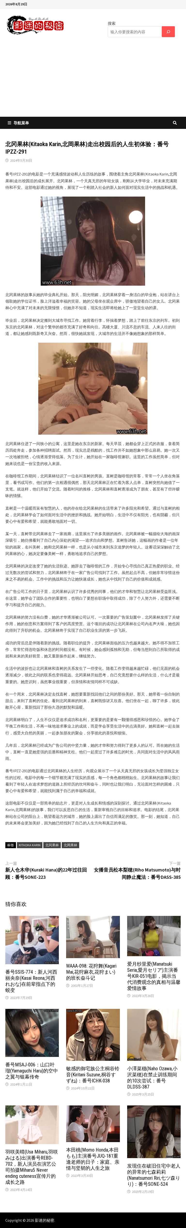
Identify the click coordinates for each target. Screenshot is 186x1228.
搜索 (112, 23)
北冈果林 (52, 845)
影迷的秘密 (44, 1220)
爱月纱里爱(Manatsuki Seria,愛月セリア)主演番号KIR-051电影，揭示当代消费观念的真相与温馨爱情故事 (153, 976)
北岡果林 (70, 845)
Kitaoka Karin (29, 845)
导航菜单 (21, 122)
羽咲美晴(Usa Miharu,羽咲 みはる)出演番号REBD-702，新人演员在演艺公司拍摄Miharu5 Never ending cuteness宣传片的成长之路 (31, 1167)
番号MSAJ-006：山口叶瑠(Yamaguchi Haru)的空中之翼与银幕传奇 (31, 1071)
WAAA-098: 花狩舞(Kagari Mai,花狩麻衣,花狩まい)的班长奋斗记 (91, 972)
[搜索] (168, 31)
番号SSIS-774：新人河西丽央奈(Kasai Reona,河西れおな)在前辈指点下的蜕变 (31, 981)
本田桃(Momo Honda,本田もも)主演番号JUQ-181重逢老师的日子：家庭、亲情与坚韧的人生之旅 (92, 1159)
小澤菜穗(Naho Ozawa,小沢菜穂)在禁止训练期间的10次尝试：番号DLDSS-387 (152, 1078)
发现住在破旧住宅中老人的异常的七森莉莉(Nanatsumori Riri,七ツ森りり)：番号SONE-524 (153, 1175)
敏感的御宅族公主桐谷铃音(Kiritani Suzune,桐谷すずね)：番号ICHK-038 (92, 1075)
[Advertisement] (93, 80)
